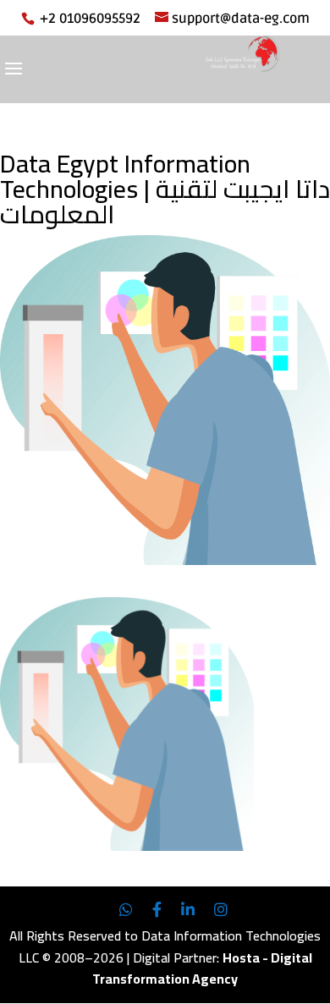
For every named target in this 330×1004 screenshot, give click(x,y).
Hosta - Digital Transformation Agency (202, 968)
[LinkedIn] (188, 910)
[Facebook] (157, 910)
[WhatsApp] (126, 910)
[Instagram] (221, 910)
